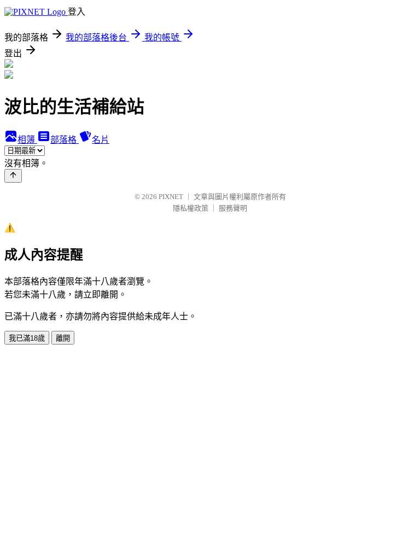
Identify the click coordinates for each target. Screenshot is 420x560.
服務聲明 (233, 208)
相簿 (27, 139)
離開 (63, 338)
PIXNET (171, 196)
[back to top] (13, 176)
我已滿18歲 (27, 338)
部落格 (64, 139)
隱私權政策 (190, 208)
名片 (100, 139)
